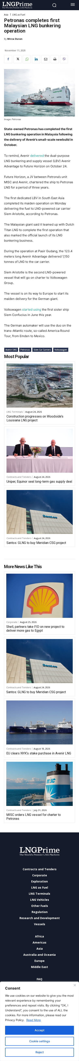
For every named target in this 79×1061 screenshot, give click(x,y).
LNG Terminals (14, 412)
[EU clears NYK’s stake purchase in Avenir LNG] (39, 722)
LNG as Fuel (18, 14)
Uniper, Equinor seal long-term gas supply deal (39, 481)
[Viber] (64, 59)
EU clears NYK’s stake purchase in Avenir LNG (38, 753)
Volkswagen (60, 349)
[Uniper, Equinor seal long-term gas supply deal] (39, 451)
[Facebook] (8, 59)
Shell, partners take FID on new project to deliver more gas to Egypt (35, 628)
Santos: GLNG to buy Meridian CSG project (36, 543)
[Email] (45, 59)
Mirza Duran (14, 38)
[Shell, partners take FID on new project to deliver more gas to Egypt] (39, 596)
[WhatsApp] (27, 59)
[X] (17, 59)
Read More (33, 1020)
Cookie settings (39, 1041)
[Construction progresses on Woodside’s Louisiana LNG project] (39, 386)
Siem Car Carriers (42, 349)
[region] (39, 1021)
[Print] (55, 59)
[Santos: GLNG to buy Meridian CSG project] (39, 512)
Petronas (25, 349)
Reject (39, 1052)
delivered (37, 156)
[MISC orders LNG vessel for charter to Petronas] (39, 784)
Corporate (11, 622)
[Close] (74, 985)
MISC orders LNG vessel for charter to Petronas (33, 817)
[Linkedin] (36, 59)
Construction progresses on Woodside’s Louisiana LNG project (34, 418)
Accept (39, 1030)
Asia (6, 14)
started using (31, 309)
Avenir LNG (11, 349)
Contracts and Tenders (18, 477)
